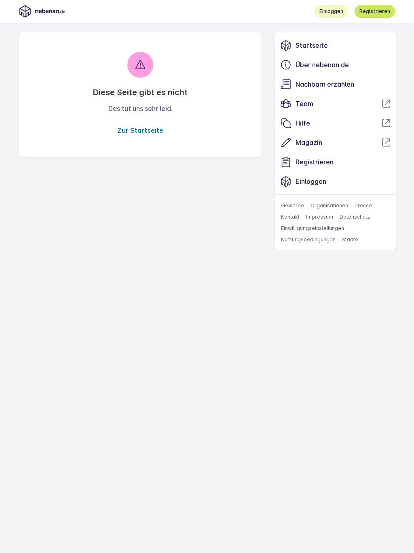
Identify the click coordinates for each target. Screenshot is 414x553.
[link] (335, 45)
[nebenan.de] (42, 11)
